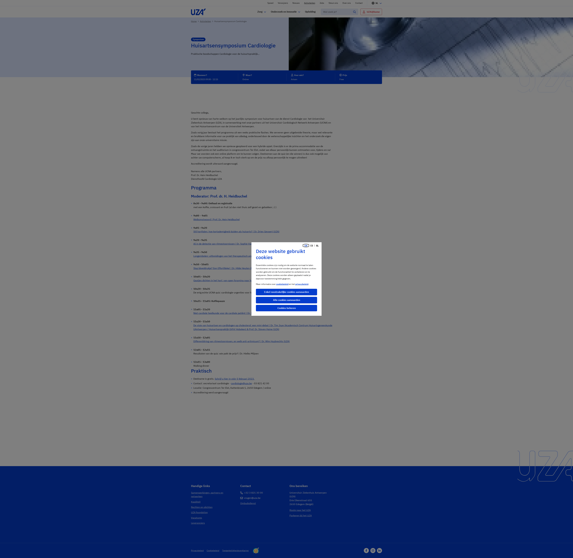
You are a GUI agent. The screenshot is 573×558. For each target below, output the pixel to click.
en (306, 245)
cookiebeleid (282, 284)
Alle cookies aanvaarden (286, 299)
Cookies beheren (286, 308)
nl (317, 245)
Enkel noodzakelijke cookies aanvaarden (286, 291)
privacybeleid (301, 284)
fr (311, 245)
